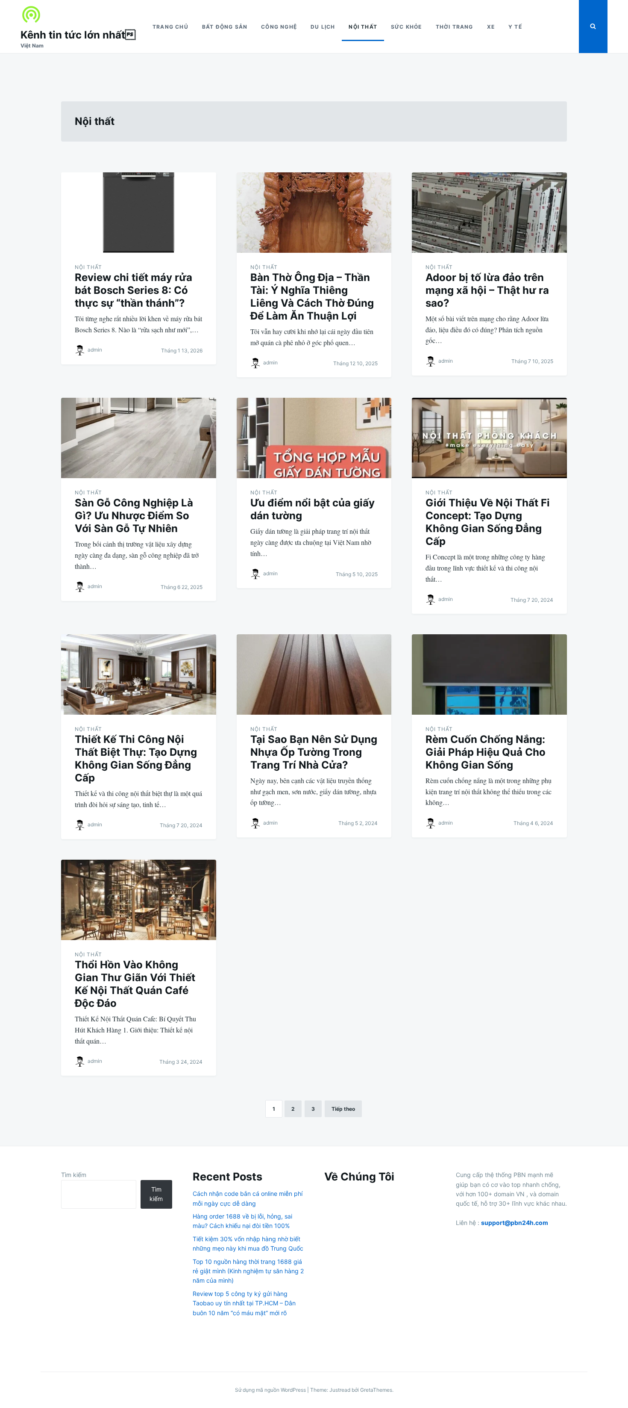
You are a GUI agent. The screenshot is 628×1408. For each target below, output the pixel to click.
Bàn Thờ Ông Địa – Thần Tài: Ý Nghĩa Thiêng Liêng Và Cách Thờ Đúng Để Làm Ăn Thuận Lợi (312, 296)
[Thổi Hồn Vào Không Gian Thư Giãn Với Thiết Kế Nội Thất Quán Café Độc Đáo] (138, 900)
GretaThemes (376, 1390)
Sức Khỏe (406, 27)
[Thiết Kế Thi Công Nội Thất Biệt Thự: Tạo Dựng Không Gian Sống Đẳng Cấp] (138, 674)
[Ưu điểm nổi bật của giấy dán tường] (314, 438)
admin (95, 350)
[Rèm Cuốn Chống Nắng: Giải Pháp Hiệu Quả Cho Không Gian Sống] (489, 674)
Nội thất (363, 27)
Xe (491, 27)
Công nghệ (279, 27)
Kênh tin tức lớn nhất (78, 35)
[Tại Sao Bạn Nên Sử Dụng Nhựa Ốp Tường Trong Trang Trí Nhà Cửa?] (314, 674)
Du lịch (323, 27)
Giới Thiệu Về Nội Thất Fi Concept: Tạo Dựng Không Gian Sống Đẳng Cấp (488, 522)
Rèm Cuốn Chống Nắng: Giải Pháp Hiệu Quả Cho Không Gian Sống (486, 752)
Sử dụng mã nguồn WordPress (271, 1390)
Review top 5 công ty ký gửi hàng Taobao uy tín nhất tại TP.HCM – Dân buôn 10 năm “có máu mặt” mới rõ (244, 1303)
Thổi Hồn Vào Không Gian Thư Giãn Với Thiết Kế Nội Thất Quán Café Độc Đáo (135, 983)
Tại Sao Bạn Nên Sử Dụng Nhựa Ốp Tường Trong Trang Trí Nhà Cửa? (313, 752)
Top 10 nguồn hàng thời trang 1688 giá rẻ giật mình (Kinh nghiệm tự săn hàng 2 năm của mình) (248, 1271)
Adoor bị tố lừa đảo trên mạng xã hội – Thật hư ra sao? (487, 290)
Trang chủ (170, 27)
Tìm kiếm (73, 1174)
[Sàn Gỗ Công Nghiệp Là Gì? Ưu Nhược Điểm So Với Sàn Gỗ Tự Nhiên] (138, 438)
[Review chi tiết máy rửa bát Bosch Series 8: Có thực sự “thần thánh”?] (138, 212)
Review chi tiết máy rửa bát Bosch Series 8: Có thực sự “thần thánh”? (133, 290)
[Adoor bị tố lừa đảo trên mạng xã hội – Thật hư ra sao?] (489, 212)
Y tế (515, 27)
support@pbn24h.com (514, 1222)
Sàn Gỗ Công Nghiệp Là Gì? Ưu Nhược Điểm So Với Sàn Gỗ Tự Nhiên (134, 516)
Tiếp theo (343, 1109)
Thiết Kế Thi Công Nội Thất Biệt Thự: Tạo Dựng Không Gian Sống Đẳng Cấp (136, 758)
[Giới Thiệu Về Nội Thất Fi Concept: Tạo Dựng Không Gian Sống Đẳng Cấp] (489, 438)
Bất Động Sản (224, 27)
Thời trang (454, 27)
